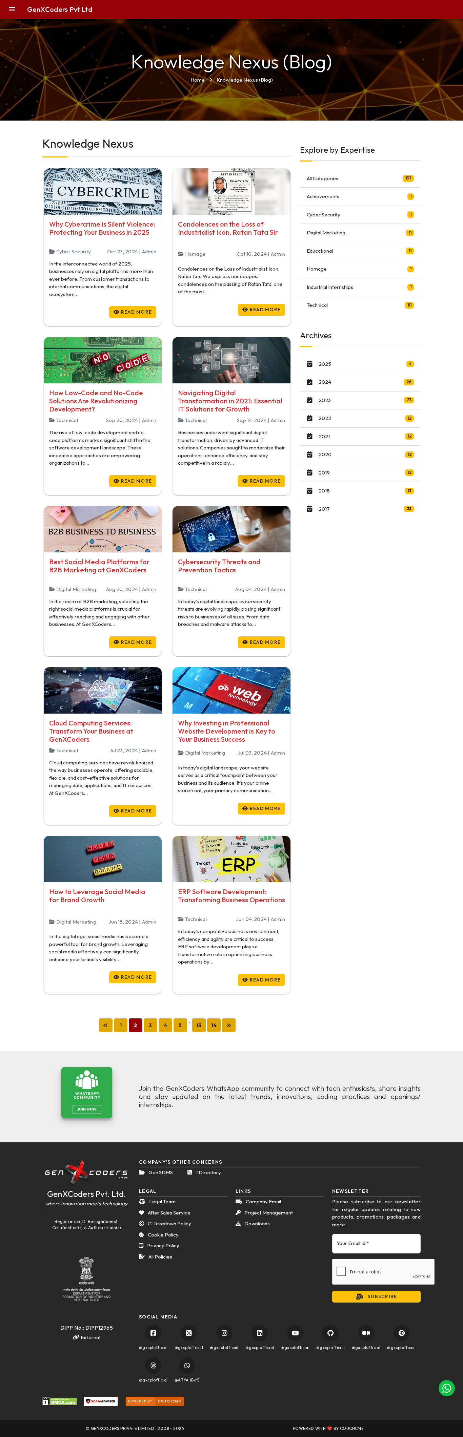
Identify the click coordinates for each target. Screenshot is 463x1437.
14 (214, 1025)
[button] (16, 10)
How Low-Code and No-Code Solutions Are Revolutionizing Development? (96, 400)
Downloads (256, 1223)
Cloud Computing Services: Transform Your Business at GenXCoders (91, 731)
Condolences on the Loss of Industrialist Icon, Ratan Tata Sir (228, 228)
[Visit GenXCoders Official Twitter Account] (189, 1333)
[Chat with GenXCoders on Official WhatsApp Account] (187, 1365)
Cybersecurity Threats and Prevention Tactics (219, 565)
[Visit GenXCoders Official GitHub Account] (330, 1333)
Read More (136, 312)
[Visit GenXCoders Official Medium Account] (366, 1333)
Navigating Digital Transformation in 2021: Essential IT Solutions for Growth (230, 400)
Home (197, 80)
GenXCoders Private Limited (122, 1428)
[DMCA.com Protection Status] (59, 1401)
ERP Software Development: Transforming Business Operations (231, 895)
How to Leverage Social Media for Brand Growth (97, 895)
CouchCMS (351, 1428)
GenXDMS (160, 1172)
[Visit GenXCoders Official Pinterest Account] (402, 1333)
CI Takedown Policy (169, 1223)
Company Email (263, 1201)
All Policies (159, 1256)
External (90, 1337)
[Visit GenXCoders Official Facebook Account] (153, 1333)
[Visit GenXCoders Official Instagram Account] (224, 1333)
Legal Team (162, 1201)
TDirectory (208, 1172)
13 (198, 1025)
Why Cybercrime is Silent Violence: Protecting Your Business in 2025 (102, 228)
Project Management (268, 1212)
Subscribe (381, 1296)
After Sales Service (168, 1212)
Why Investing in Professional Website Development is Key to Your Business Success (226, 731)
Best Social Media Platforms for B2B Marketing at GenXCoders (99, 565)
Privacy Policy (162, 1245)
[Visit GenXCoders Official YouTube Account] (295, 1333)
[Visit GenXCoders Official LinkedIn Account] (259, 1333)
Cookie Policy (163, 1234)
